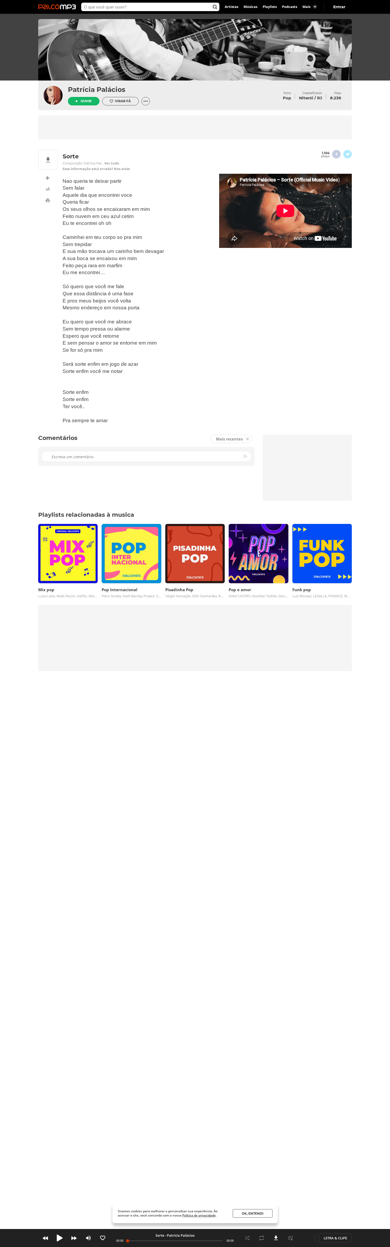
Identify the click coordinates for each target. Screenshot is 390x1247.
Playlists (270, 7)
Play (60, 1238)
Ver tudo (111, 163)
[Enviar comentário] (246, 456)
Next (74, 1238)
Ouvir (86, 101)
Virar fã (123, 101)
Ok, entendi (252, 1213)
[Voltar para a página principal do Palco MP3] (58, 7)
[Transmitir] (304, 1238)
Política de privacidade (199, 1215)
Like (103, 1238)
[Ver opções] (145, 101)
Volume (88, 1238)
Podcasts (289, 7)
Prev (45, 1238)
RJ (319, 97)
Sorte (159, 1235)
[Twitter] (347, 154)
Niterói (306, 97)
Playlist (290, 1238)
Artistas (231, 7)
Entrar (339, 7)
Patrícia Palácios (96, 89)
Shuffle (247, 1238)
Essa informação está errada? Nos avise (96, 169)
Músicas (250, 7)
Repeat (261, 1238)
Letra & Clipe (335, 1238)
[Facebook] (336, 154)
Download (276, 1238)
